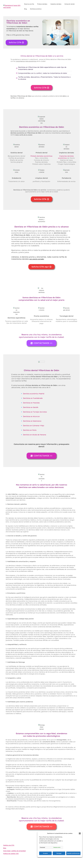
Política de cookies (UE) (11, 853)
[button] (80, 833)
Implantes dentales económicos (66, 157)
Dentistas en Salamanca (32, 421)
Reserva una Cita (29, 4)
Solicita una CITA (8, 845)
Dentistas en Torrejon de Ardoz (35, 412)
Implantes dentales (55, 4)
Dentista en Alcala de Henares (34, 435)
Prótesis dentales (42, 4)
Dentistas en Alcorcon (31, 416)
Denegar (59, 853)
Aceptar (45, 853)
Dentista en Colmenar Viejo (33, 426)
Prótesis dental (41, 153)
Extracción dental (69, 4)
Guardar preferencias (73, 853)
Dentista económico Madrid (33, 394)
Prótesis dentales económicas (41, 156)
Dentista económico (36, 9)
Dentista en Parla (29, 430)
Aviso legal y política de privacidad (14, 851)
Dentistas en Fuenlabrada (33, 398)
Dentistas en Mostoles (31, 403)
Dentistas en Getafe (30, 407)
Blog (25, 9)
